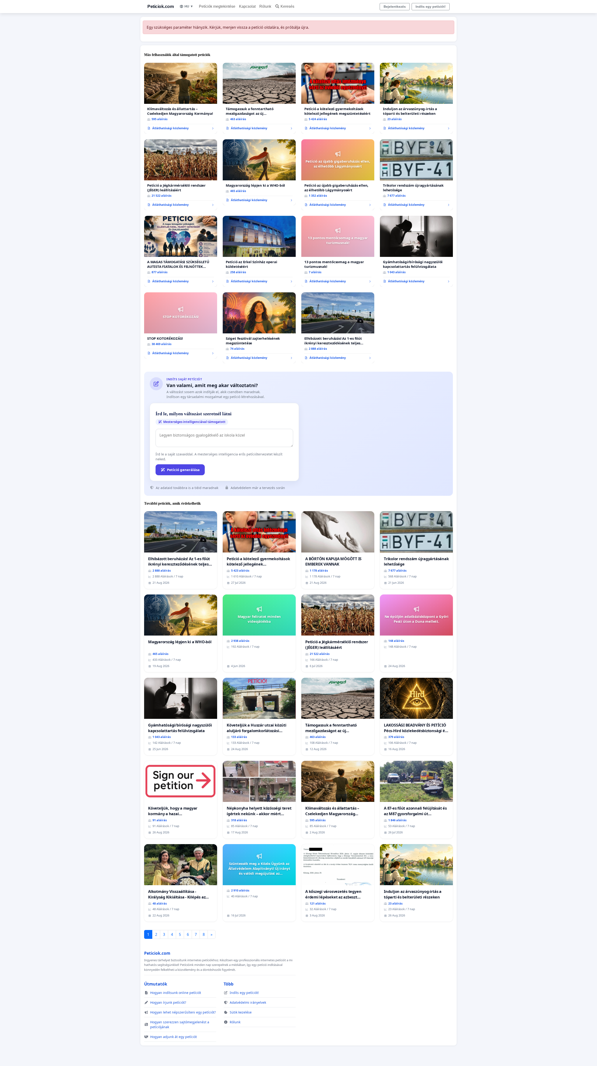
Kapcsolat (247, 6)
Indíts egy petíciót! (431, 6)
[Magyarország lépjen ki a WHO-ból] (259, 172)
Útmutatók (155, 984)
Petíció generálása (183, 469)
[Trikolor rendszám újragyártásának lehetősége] (416, 174)
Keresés (287, 6)
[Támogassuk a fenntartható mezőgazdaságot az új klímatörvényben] (259, 98)
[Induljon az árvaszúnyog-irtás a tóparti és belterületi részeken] (416, 98)
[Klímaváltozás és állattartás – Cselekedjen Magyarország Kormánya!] (180, 98)
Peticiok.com (160, 6)
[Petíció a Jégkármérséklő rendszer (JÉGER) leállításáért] (180, 174)
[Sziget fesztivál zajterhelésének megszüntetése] (259, 327)
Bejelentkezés (395, 6)
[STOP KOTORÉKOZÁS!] (180, 325)
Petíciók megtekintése (217, 6)
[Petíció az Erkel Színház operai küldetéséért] (259, 251)
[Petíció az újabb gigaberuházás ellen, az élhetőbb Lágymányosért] (337, 174)
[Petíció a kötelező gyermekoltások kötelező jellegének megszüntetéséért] (337, 98)
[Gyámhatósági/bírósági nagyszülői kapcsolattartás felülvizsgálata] (416, 251)
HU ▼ (188, 6)
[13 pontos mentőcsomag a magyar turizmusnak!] (337, 251)
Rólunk (265, 6)
